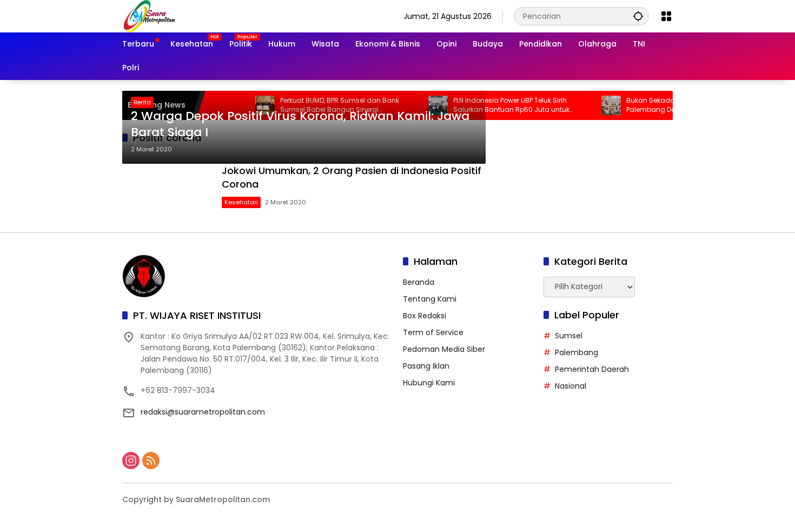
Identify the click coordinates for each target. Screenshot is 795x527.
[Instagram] (131, 460)
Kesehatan (241, 202)
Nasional (570, 386)
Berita (142, 102)
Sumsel (568, 335)
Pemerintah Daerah (592, 369)
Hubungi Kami (429, 382)
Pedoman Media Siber (444, 349)
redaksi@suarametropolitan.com (203, 411)
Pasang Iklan (426, 366)
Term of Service (433, 332)
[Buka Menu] (666, 16)
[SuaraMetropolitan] (149, 15)
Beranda (418, 282)
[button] (638, 16)
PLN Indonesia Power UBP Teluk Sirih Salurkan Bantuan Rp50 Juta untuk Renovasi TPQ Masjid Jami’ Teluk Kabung (506, 105)
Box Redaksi (424, 315)
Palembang (576, 352)
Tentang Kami (429, 298)
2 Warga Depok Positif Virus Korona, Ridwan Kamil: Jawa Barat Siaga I (300, 124)
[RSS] (151, 460)
